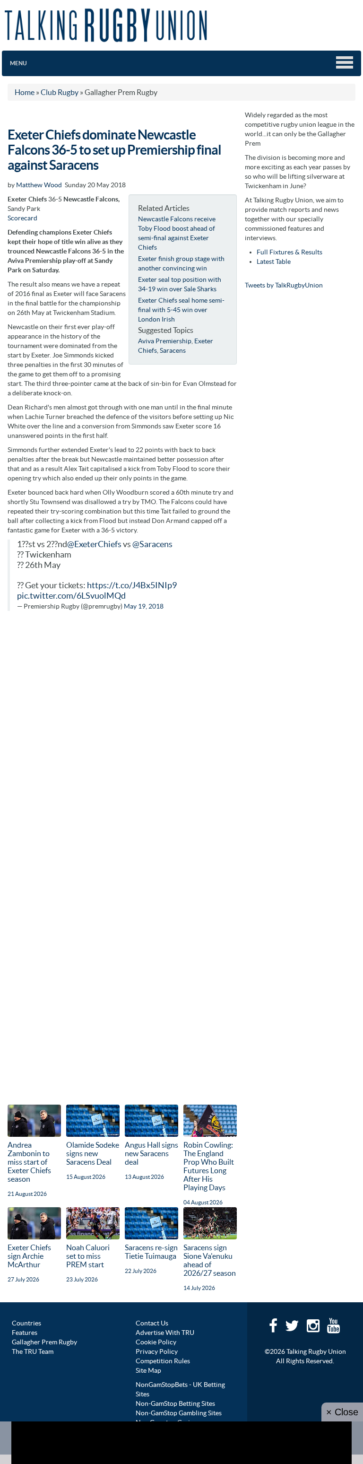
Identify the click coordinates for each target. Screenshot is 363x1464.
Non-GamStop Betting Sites (175, 1403)
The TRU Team (32, 1351)
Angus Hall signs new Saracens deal (151, 1153)
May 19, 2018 (144, 606)
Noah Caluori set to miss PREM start (88, 1256)
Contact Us (152, 1323)
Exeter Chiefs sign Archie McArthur (29, 1256)
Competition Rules (163, 1361)
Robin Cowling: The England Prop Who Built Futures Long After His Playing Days (208, 1166)
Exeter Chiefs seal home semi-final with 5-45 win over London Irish (181, 309)
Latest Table (274, 261)
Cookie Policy (156, 1342)
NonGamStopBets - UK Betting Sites (180, 1389)
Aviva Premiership (164, 341)
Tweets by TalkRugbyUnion (284, 285)
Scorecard (22, 218)
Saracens (173, 350)
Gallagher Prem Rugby (44, 1342)
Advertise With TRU (165, 1332)
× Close (342, 1412)
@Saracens (152, 544)
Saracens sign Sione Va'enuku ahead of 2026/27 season (209, 1260)
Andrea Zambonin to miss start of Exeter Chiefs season (29, 1162)
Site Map (148, 1370)
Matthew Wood (39, 185)
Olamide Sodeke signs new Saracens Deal (92, 1153)
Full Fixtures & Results (289, 252)
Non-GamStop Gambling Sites (179, 1413)
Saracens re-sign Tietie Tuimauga (151, 1251)
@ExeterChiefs (94, 544)
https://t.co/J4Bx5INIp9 (132, 585)
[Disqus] (122, 738)
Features (24, 1332)
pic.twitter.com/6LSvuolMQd (71, 596)
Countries (26, 1323)
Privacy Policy (157, 1351)
